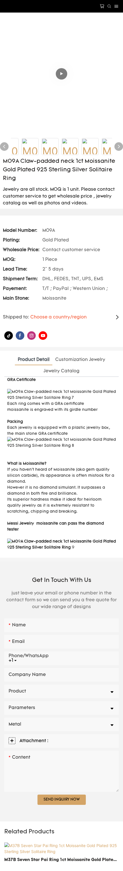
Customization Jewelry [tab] (80, 360)
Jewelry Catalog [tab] (61, 371)
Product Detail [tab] (33, 360)
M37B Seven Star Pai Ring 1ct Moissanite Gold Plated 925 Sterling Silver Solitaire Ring (60, 861)
